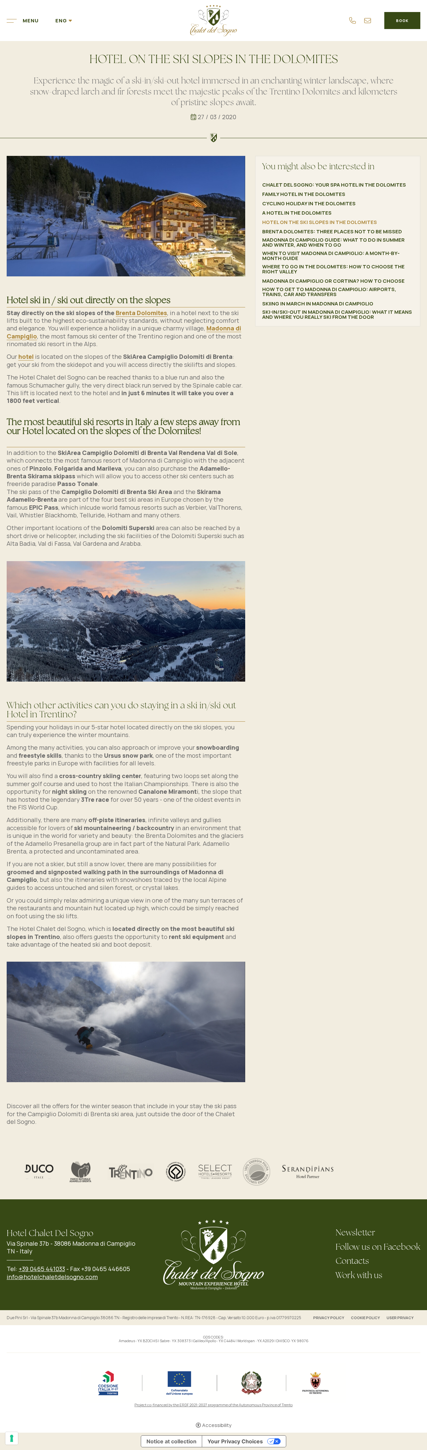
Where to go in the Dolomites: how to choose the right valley (333, 269)
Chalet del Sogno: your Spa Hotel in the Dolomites (334, 184)
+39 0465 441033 (42, 1269)
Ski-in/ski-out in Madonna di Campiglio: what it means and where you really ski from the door (337, 314)
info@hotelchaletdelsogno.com (52, 1277)
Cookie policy (365, 1317)
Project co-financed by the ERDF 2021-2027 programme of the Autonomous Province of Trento (213, 1404)
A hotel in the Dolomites (297, 212)
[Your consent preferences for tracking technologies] (11, 1438)
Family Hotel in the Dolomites (303, 194)
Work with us (359, 1276)
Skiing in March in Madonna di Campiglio (317, 303)
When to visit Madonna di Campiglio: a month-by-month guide (331, 256)
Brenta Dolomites (141, 313)
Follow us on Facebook (378, 1247)
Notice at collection (171, 1441)
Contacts (352, 1261)
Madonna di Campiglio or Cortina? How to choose (333, 280)
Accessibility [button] (217, 1425)
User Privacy (400, 1317)
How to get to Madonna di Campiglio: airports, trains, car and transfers (329, 292)
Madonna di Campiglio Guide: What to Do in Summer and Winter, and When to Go (333, 242)
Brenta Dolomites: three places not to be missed (332, 231)
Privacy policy (328, 1317)
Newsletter (355, 1233)
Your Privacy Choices (235, 1441)
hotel (26, 356)
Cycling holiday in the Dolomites (309, 203)
